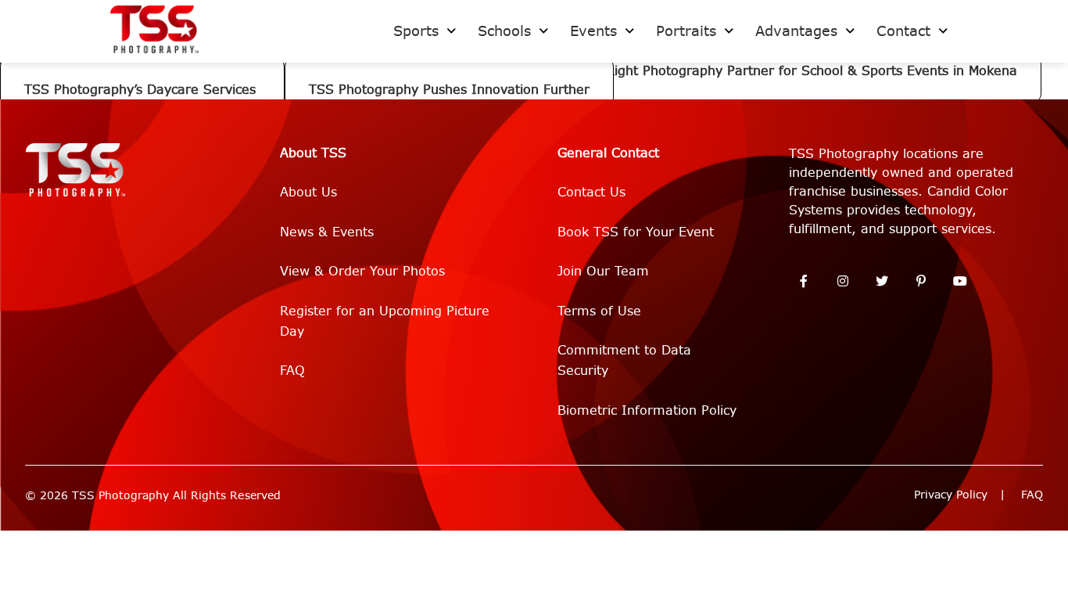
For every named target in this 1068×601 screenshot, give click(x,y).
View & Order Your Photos (362, 271)
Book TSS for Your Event (635, 232)
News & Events (327, 232)
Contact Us (591, 192)
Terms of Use (599, 311)
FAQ (292, 370)
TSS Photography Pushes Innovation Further (449, 89)
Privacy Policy (950, 495)
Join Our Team (603, 271)
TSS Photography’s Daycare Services (142, 89)
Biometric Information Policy (646, 410)
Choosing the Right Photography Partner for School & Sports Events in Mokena (768, 71)
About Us (308, 192)
